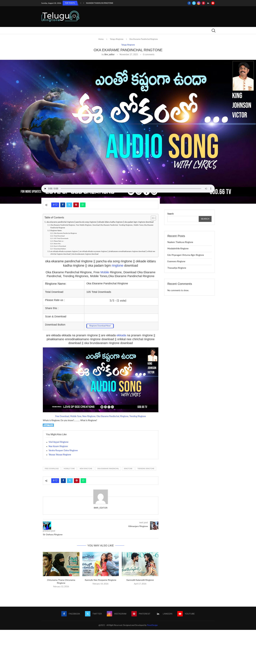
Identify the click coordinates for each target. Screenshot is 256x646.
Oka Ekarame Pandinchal (107, 416)
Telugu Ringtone (116, 39)
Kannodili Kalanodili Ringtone (140, 580)
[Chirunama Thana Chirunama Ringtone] (61, 564)
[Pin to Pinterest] (76, 205)
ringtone (118, 265)
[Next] (84, 3)
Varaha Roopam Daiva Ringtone (63, 451)
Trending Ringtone (137, 416)
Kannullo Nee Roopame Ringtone (100, 580)
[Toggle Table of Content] (152, 218)
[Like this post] (56, 205)
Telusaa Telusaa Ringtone (60, 455)
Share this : (57, 243)
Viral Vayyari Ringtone (58, 442)
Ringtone (124, 416)
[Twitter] (194, 3)
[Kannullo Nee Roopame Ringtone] (100, 564)
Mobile (105, 272)
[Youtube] (213, 3)
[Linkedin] (208, 3)
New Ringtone (88, 416)
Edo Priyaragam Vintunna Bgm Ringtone (185, 255)
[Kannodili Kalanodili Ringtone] (140, 564)
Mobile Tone (75, 416)
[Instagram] (198, 3)
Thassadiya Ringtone (176, 268)
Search (170, 214)
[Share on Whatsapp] (82, 205)
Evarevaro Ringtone (176, 262)
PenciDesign (152, 625)
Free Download (62, 416)
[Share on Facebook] (62, 205)
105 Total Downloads (61, 238)
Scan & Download (60, 246)
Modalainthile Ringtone (177, 249)
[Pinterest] (203, 3)
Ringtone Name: (56, 230)
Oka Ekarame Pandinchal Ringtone (65, 233)
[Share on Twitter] (69, 205)
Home (101, 39)
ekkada (122, 335)
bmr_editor (109, 55)
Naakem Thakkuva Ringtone (99, 3)
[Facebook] (189, 3)
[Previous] (81, 3)
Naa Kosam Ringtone (58, 446)
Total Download (59, 236)
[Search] (213, 31)
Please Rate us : (59, 241)
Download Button (60, 249)
